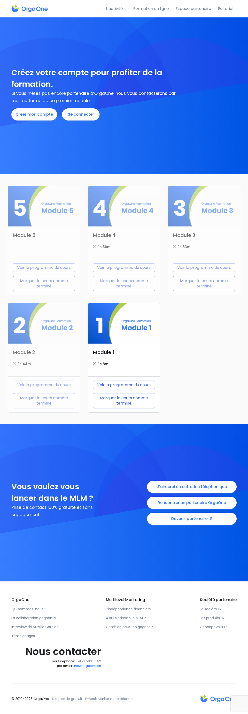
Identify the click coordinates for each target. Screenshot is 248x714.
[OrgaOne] (218, 698)
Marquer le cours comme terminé (44, 283)
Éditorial (225, 8)
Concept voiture (214, 626)
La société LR (210, 609)
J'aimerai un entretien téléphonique (192, 486)
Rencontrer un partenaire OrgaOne (192, 502)
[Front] (29, 8)
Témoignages (23, 635)
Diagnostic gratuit (67, 698)
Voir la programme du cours (44, 267)
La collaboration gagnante (33, 618)
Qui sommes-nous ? (28, 609)
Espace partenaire (193, 8)
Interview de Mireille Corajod (35, 626)
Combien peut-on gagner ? (129, 626)
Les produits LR (212, 618)
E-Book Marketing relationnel (109, 698)
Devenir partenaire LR (192, 518)
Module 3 (184, 235)
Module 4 (104, 235)
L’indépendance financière (128, 609)
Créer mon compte (34, 114)
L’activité (114, 8)
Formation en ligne (151, 8)
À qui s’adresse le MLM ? (126, 618)
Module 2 (24, 352)
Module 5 (24, 235)
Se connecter (81, 114)
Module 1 (103, 352)
